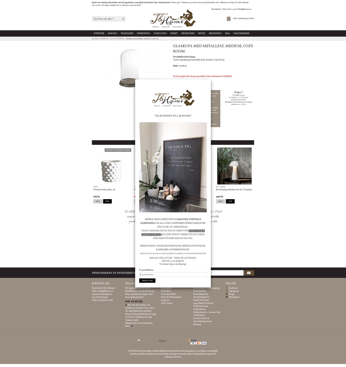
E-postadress (146, 270)
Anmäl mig (147, 281)
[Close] (210, 79)
